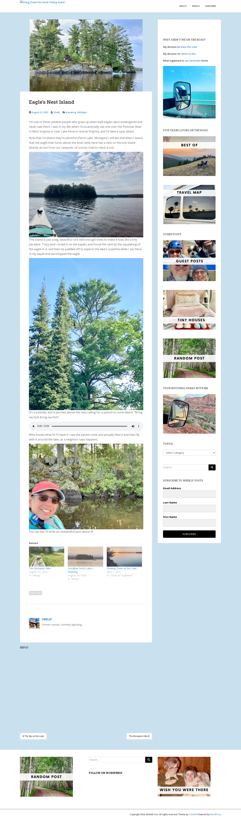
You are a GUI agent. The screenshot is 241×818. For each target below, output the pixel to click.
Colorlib (193, 814)
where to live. (188, 53)
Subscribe (210, 6)
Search (196, 6)
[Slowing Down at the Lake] (124, 557)
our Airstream (193, 60)
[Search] (212, 467)
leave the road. (188, 47)
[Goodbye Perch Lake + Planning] (85, 557)
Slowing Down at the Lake (122, 568)
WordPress (215, 814)
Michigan (82, 112)
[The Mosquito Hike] (46, 557)
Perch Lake (35, 592)
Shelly (56, 112)
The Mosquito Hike (40, 568)
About (183, 6)
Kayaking (71, 112)
